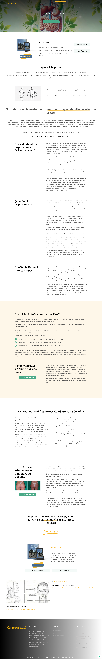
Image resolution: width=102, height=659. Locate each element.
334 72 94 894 (84, 647)
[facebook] (76, 651)
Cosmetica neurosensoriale (16, 607)
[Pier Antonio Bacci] (12, 3)
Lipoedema (58, 630)
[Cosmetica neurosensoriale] (28, 581)
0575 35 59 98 (83, 644)
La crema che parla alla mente (63, 585)
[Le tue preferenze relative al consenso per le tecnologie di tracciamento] (99, 656)
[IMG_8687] (59, 581)
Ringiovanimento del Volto (72, 587)
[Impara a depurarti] (25, 38)
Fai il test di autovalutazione (62, 633)
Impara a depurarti (15, 609)
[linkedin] (79, 651)
